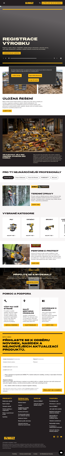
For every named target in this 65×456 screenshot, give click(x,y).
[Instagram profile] (57, 436)
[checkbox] (3, 375)
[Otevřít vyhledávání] (40, 3)
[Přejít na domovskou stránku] (29, 3)
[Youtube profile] (61, 436)
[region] (32, 229)
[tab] (8, 177)
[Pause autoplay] (60, 58)
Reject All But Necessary (35, 75)
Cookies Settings (16, 75)
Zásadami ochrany (29, 388)
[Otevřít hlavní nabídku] (4, 3)
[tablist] (32, 177)
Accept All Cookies (33, 80)
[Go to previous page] (3, 58)
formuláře (5, 391)
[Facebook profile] (54, 436)
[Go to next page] (57, 58)
